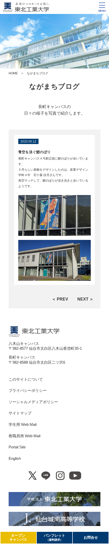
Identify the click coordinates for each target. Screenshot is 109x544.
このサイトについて (26, 379)
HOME (13, 73)
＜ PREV (60, 299)
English (15, 459)
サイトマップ (20, 413)
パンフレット (54, 537)
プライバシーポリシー (28, 391)
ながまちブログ (54, 86)
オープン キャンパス (18, 537)
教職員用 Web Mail (24, 436)
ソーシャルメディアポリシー (33, 402)
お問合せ (91, 537)
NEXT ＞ (85, 299)
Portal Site (17, 447)
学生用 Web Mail (23, 425)
